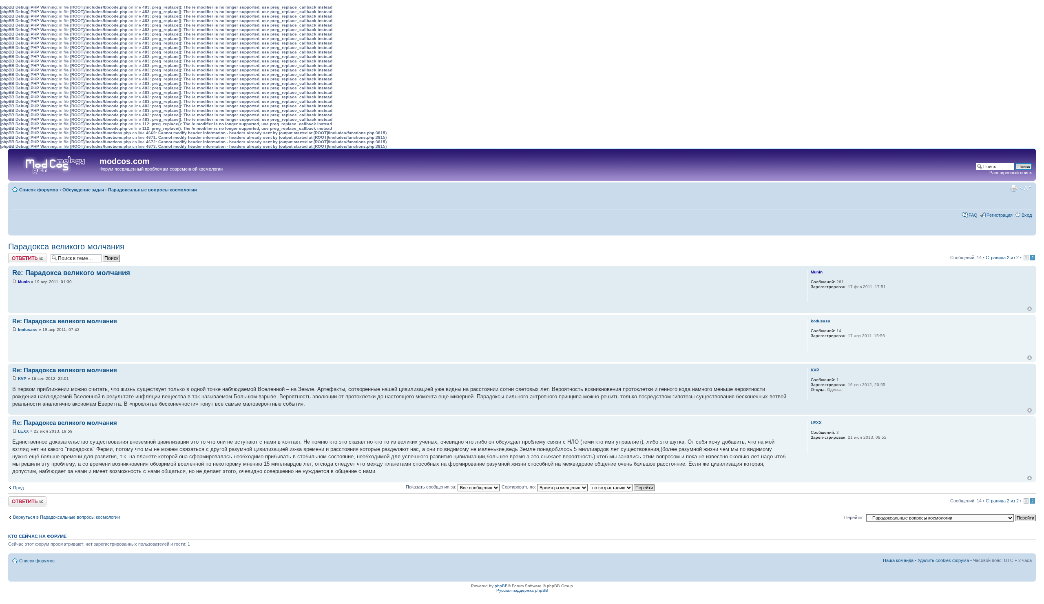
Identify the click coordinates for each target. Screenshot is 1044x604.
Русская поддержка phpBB (522, 590)
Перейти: (853, 517)
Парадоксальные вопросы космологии (152, 189)
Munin (24, 282)
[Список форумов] (55, 163)
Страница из (1002, 257)
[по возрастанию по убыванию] (622, 486)
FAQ (973, 215)
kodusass (28, 329)
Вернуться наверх (1029, 308)
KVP (22, 378)
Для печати (1013, 188)
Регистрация (999, 215)
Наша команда (898, 560)
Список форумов (38, 189)
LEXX (23, 431)
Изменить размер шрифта (1026, 188)
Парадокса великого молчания (66, 246)
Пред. (19, 487)
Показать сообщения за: (432, 486)
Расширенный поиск (1010, 172)
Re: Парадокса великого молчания (71, 273)
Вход (1027, 215)
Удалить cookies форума (943, 560)
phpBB (501, 586)
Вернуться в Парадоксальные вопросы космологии (66, 517)
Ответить (18, 255)
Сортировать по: (519, 486)
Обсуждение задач (83, 189)
